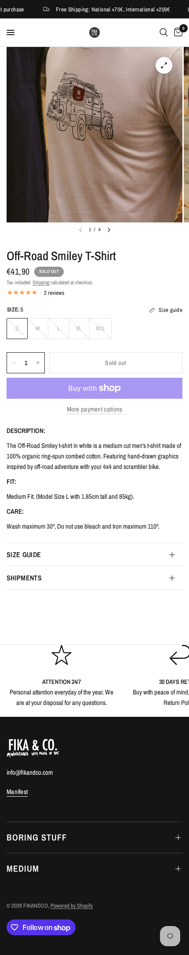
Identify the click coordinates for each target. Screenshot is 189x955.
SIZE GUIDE (24, 554)
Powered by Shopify (72, 905)
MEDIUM (23, 868)
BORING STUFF (37, 837)
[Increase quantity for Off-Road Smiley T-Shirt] (37, 363)
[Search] (163, 32)
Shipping (41, 282)
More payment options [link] (95, 409)
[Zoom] (164, 65)
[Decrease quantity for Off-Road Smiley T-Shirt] (13, 363)
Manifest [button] (17, 791)
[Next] (109, 229)
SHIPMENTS (24, 578)
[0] (176, 32)
